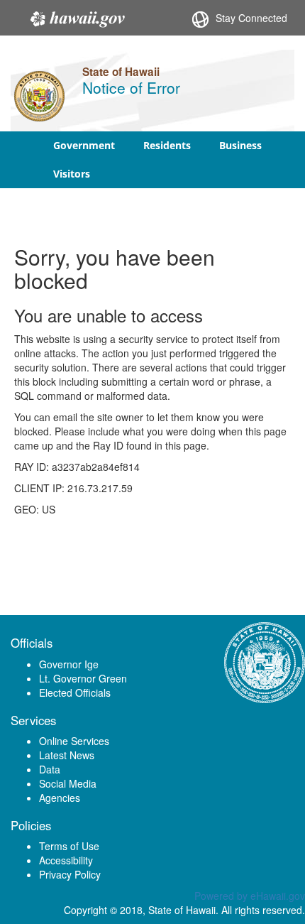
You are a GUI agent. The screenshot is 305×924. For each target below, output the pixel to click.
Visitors (71, 173)
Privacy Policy (70, 874)
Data (49, 769)
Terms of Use (69, 846)
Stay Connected (251, 18)
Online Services (74, 741)
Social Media (67, 783)
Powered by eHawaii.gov (249, 895)
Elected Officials (75, 692)
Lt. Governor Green (83, 678)
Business (240, 145)
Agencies (59, 797)
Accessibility (66, 860)
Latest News (66, 755)
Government (84, 145)
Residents (167, 145)
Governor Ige (69, 664)
